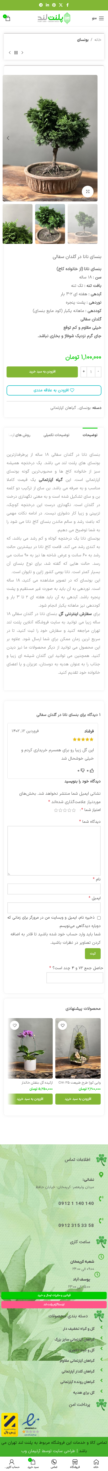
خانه (97, 40)
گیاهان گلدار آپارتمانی (78, 1371)
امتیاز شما (91, 810)
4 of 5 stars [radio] (60, 810)
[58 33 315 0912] (101, 1220)
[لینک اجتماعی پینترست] (54, 5)
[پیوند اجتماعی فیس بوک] (67, 5)
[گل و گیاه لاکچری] (101, 1348)
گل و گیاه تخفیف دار (79, 1328)
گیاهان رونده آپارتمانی (77, 1382)
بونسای (83, 40)
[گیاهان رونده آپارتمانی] (101, 1380)
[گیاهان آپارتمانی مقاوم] (101, 1359)
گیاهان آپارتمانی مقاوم (77, 1360)
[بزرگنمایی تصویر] (88, 191)
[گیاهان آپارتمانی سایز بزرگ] (101, 1338)
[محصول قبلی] (22, 53)
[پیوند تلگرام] (40, 5)
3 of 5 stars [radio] (65, 810)
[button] (92, 138)
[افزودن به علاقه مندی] (62, 1025)
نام (97, 879)
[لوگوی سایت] (54, 18)
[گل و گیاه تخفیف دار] (101, 1327)
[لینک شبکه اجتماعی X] (60, 5)
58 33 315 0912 (76, 1226)
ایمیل (95, 898)
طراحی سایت (64, 1451)
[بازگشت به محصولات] (16, 53)
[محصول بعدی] (10, 53)
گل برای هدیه (84, 1392)
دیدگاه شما (90, 822)
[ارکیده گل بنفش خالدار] (30, 1048)
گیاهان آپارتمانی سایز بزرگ (75, 1339)
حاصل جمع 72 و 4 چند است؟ (76, 968)
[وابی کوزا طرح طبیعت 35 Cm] (78, 1048)
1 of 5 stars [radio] (74, 810)
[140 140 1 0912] (101, 1198)
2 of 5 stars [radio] (69, 810)
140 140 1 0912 (76, 1204)
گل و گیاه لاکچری (81, 1350)
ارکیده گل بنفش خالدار (37, 1082)
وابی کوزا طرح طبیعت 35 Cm (79, 1082)
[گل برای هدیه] (101, 1391)
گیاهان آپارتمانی (63, 408)
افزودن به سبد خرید (42, 371)
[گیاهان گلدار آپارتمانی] (101, 1370)
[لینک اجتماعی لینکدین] (47, 5)
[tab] (90, 435)
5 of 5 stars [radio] (56, 810)
